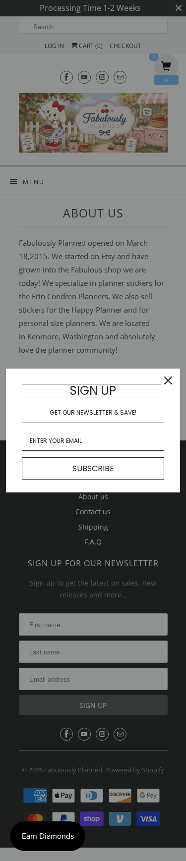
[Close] (168, 380)
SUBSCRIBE (93, 468)
